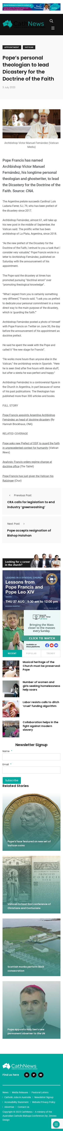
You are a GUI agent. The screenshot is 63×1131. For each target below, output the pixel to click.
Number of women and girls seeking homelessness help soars (41, 686)
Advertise (9, 1107)
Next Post (13, 524)
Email (7, 764)
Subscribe (11, 780)
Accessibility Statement (16, 1102)
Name (7, 751)
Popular (31, 653)
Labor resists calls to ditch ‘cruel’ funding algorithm (41, 704)
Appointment (11, 47)
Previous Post (23, 495)
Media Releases (20, 1092)
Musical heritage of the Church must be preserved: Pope (41, 666)
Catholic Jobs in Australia (17, 1097)
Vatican (29, 47)
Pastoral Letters (40, 1092)
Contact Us (23, 1107)
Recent (12, 653)
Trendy (51, 653)
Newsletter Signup (43, 1097)
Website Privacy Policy (43, 1102)
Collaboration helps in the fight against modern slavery (40, 726)
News (5, 1092)
